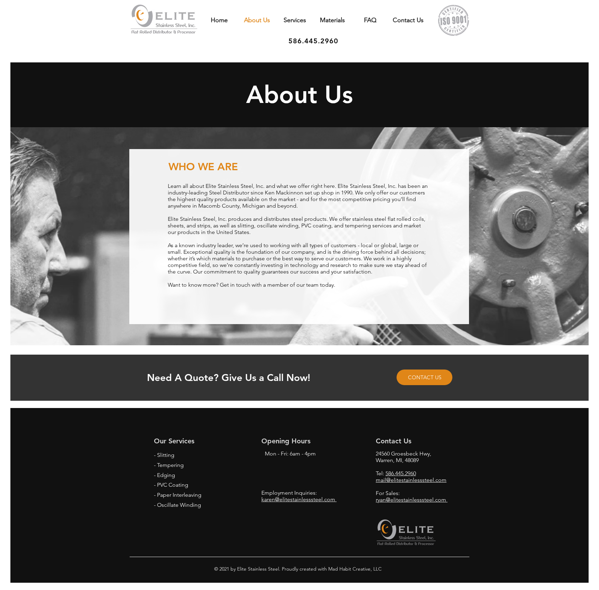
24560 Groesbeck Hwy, (403, 453)
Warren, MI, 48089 (397, 460)
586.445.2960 (400, 473)
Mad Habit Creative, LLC (354, 569)
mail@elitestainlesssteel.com (411, 480)
